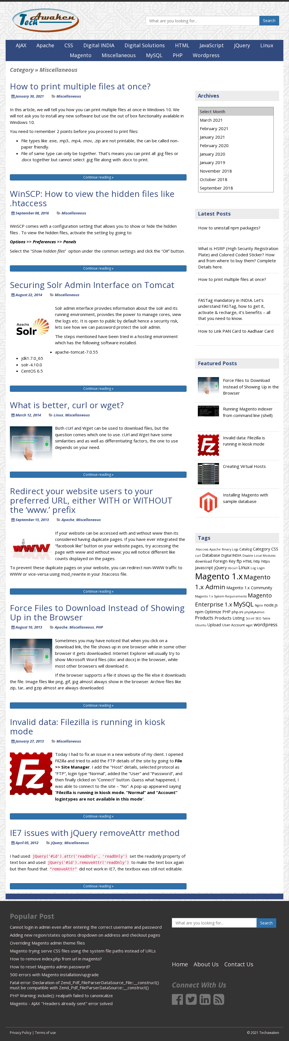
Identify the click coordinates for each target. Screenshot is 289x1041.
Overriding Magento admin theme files (47, 943)
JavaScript (212, 45)
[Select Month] (235, 111)
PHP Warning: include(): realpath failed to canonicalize (61, 995)
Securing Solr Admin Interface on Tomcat (92, 285)
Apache (45, 45)
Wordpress (206, 55)
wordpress (265, 624)
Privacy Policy (20, 1032)
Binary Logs (230, 549)
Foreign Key (224, 561)
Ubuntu (200, 625)
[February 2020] (235, 145)
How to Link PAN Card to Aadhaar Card (235, 331)
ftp (239, 561)
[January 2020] (235, 154)
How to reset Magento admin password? (50, 966)
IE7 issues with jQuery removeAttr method (95, 832)
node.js (271, 605)
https (265, 561)
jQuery (242, 45)
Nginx (259, 605)
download (203, 561)
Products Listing (229, 618)
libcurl (232, 568)
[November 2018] (235, 171)
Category (261, 549)
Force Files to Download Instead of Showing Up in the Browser (97, 612)
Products (204, 618)
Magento (80, 55)
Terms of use (45, 1032)
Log (253, 568)
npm (199, 611)
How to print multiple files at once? (80, 86)
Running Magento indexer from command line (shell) (248, 412)
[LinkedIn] (205, 1002)
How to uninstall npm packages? (229, 228)
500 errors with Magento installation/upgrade (54, 974)
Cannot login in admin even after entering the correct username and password (86, 927)
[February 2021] (235, 128)
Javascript (204, 567)
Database (211, 555)
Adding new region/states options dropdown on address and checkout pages (85, 935)
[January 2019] (235, 162)
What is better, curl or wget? (67, 405)
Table (266, 618)
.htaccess (201, 549)
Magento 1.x (219, 576)
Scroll (250, 618)
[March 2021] (235, 120)
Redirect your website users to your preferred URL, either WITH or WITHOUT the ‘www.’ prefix (91, 500)
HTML (182, 45)
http (256, 561)
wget (249, 625)
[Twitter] (191, 1002)
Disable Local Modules (258, 556)
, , (59, 627)
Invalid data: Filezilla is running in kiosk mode (87, 726)
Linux (266, 45)
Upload (214, 624)
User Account (233, 624)
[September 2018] (235, 188)
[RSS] (218, 1002)
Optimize (213, 611)
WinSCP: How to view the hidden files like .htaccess (92, 198)
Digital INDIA (98, 45)
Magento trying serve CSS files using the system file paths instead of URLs (83, 951)
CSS (68, 45)
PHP (178, 55)
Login (261, 568)
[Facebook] (177, 1002)
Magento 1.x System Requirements (221, 596)
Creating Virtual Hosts (244, 466)
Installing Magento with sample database (245, 498)
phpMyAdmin (254, 612)
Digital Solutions (144, 45)
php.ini (237, 611)
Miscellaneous (119, 55)
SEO (258, 618)
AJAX (21, 45)
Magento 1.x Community (249, 587)
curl (198, 556)
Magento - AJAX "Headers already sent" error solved (61, 1003)
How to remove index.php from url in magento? (56, 959)
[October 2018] (235, 179)
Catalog (245, 549)
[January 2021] (235, 137)
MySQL (154, 55)
